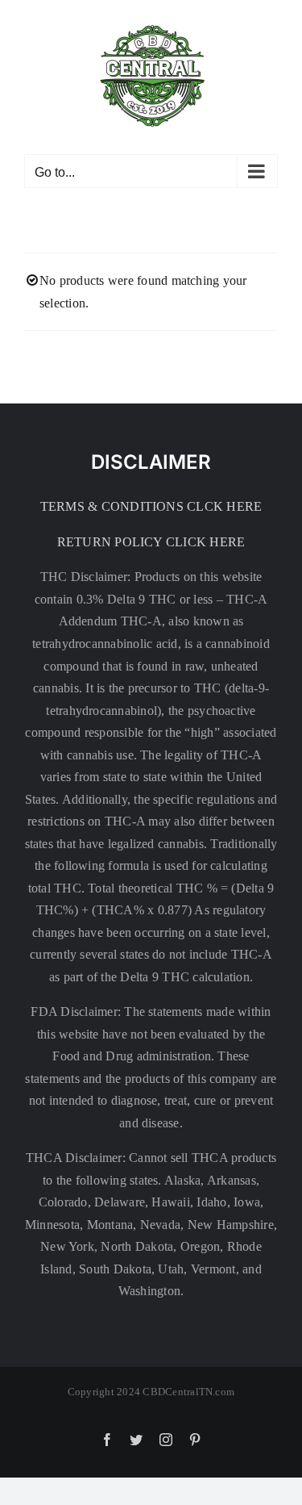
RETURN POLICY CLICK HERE (151, 542)
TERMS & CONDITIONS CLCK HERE (151, 506)
